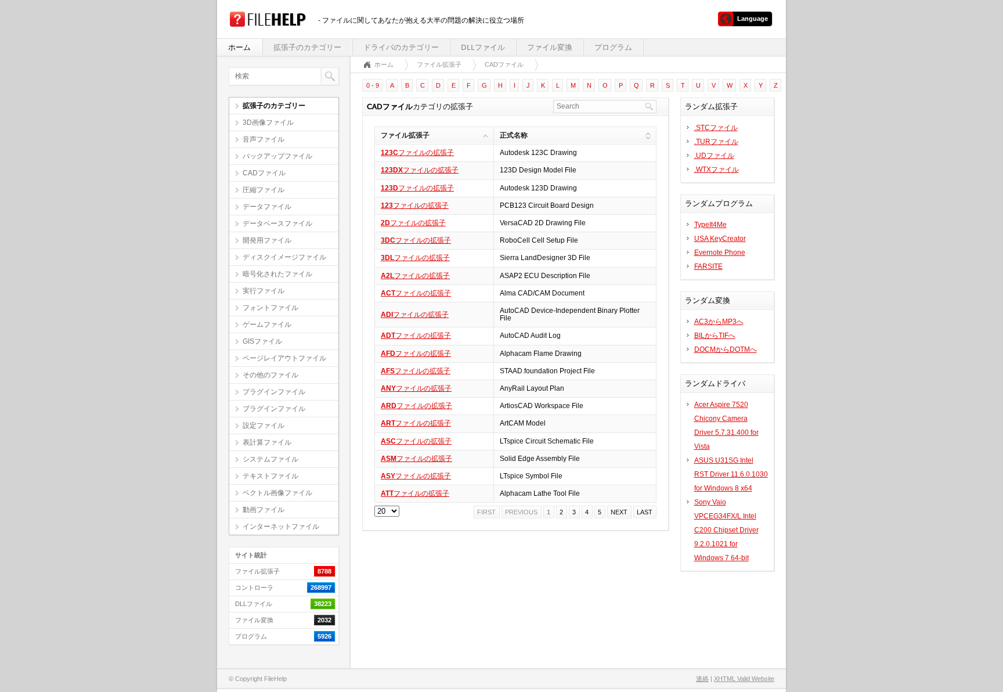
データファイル (267, 207)
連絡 (702, 678)
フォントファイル (270, 308)
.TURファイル (716, 142)
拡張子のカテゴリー (307, 47)
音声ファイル (263, 139)
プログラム (613, 47)
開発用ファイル (267, 240)
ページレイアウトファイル (284, 358)
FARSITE (708, 266)
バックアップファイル (277, 156)
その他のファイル (270, 375)
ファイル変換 (549, 47)
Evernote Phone (719, 252)
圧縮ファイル (263, 190)
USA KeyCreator (720, 239)
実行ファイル (263, 291)
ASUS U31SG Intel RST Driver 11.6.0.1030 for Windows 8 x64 (731, 474)
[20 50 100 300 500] (386, 511)
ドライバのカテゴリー (401, 47)
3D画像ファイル (268, 122)
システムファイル (270, 459)
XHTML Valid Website (744, 678)
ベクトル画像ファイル (277, 493)
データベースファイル (277, 223)
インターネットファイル (281, 526)
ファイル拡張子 (439, 64)
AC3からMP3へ (719, 322)
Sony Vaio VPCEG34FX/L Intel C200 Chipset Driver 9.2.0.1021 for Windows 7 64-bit (726, 530)
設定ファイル (263, 425)
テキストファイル (270, 476)
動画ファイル (263, 510)
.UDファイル (714, 156)
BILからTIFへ (714, 335)
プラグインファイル (274, 392)
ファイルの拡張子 (417, 153)
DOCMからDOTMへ (725, 349)
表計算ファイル (267, 442)
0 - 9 (372, 85)
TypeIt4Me (710, 225)
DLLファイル (483, 47)
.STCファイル (716, 128)
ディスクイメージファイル (284, 257)
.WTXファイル (716, 169)
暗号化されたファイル (277, 274)
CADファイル (264, 173)
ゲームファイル (267, 324)
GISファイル (262, 341)
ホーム (239, 47)
